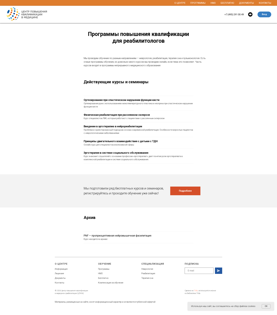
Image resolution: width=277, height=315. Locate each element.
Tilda (196, 291)
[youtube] (250, 14)
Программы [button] (198, 3)
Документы (246, 3)
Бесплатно (227, 3)
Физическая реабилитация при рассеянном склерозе (117, 114)
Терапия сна (147, 278)
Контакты (265, 3)
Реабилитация (148, 273)
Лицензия (59, 273)
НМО (213, 3)
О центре (179, 3)
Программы (103, 269)
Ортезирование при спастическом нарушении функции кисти (121, 99)
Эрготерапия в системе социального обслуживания (116, 152)
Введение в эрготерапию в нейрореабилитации (113, 126)
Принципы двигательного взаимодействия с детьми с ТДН (121, 141)
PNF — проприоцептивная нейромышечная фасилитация (117, 235)
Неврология (147, 269)
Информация (61, 269)
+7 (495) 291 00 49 (234, 14)
